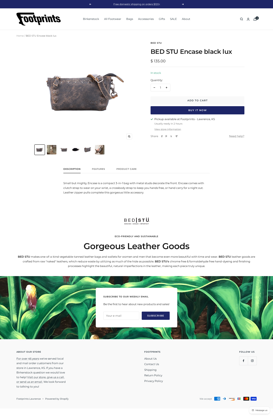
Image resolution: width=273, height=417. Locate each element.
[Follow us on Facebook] (243, 360)
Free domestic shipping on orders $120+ (136, 4)
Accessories (146, 19)
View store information (167, 129)
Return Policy (153, 375)
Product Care (126, 169)
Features (98, 169)
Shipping (150, 369)
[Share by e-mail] (176, 136)
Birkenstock (91, 19)
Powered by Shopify (57, 398)
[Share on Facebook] (162, 136)
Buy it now (197, 110)
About (186, 19)
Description (72, 169)
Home (20, 35)
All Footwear (112, 19)
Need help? (236, 136)
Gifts (162, 19)
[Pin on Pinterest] (166, 136)
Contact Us (151, 364)
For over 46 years (27, 358)
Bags (129, 19)
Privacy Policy (153, 381)
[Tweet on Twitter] (171, 136)
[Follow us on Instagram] (252, 360)
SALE (173, 19)
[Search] (241, 19)
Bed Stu (156, 42)
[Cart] (255, 19)
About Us (150, 358)
